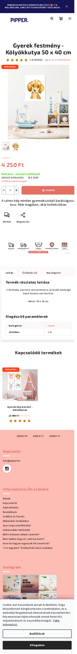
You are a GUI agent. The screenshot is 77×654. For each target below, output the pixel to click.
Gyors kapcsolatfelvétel (16, 525)
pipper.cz (38, 436)
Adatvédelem (10, 507)
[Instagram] (7, 468)
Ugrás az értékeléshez (58, 60)
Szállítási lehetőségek (14, 181)
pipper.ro (55, 436)
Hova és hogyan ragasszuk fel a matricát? (26, 543)
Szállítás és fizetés (14, 516)
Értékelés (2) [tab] (30, 273)
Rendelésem (10, 512)
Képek (51, 326)
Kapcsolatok (10, 503)
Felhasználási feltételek (16, 530)
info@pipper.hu (11, 461)
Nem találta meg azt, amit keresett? (24, 539)
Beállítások (37, 634)
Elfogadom (37, 645)
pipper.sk (22, 436)
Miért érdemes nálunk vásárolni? (21, 534)
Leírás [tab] (9, 273)
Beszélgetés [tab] (54, 273)
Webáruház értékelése (16, 521)
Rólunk (6, 498)
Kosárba (50, 190)
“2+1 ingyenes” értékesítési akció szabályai (28, 548)
